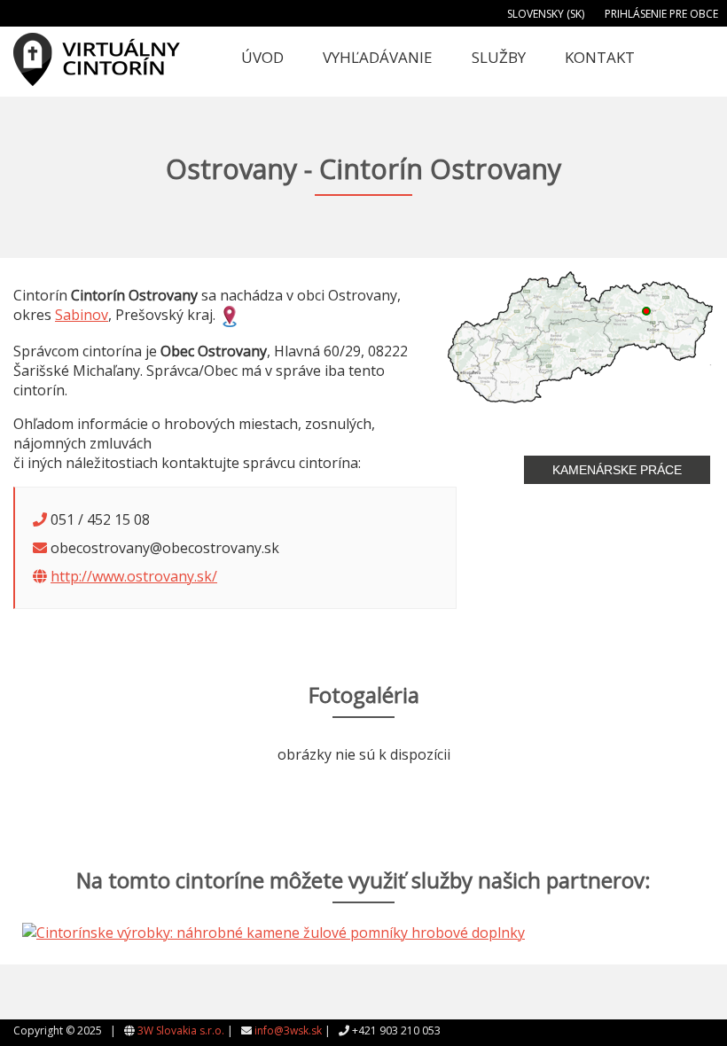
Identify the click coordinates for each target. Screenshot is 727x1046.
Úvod (262, 57)
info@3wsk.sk (288, 1030)
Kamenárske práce (617, 470)
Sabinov (81, 314)
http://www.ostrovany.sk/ (134, 576)
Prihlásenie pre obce (661, 13)
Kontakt (600, 57)
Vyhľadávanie (378, 57)
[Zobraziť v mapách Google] (229, 314)
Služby (499, 57)
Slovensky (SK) (545, 13)
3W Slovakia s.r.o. (180, 1030)
